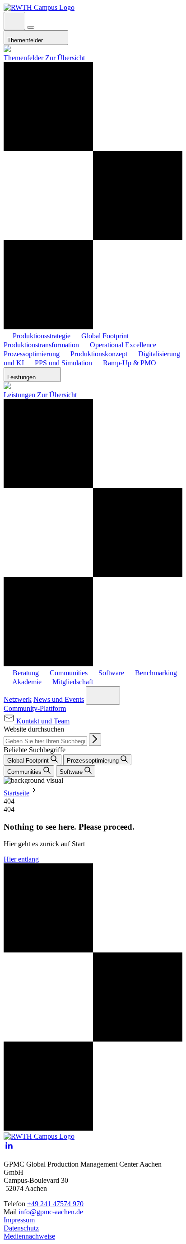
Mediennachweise (29, 1236)
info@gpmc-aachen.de (51, 1212)
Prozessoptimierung (94, 760)
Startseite (16, 793)
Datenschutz (21, 1228)
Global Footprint (29, 760)
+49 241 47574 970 (55, 1204)
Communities (25, 771)
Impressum (19, 1220)
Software (72, 771)
